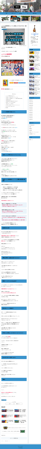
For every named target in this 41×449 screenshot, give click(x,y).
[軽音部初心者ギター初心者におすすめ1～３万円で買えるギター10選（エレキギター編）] (5, 18)
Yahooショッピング (22, 82)
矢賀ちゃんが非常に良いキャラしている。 (12, 97)
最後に (7, 107)
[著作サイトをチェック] (32, 45)
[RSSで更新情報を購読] (36, 45)
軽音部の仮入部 (8, 99)
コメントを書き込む (14, 438)
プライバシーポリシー (20, 446)
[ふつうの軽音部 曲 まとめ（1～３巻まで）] (36, 18)
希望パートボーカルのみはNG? (10, 102)
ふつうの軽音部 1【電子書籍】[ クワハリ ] (16, 80)
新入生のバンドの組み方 (9, 103)
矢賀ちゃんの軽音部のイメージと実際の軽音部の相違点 (14, 98)
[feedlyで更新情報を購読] (35, 45)
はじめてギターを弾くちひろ (10, 106)
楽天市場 (16, 82)
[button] (18, 404)
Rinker (12, 81)
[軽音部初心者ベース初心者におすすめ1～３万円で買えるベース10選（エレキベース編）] (15, 18)
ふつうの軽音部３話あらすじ (10, 95)
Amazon (11, 82)
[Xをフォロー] (33, 45)
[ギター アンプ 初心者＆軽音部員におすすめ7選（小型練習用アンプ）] (25, 18)
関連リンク (31, 139)
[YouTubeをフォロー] (34, 45)
